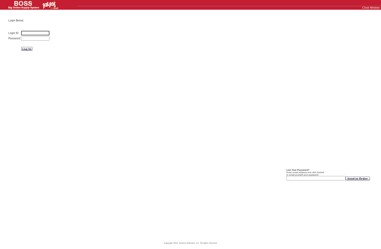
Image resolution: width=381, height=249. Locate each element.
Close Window (371, 7)
